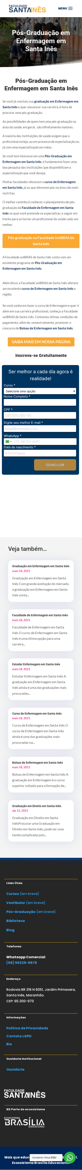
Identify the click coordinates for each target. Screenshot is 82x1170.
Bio (9, 1044)
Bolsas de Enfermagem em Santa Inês (37, 762)
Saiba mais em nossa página (41, 341)
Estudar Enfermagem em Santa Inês (36, 664)
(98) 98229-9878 (21, 962)
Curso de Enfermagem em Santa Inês (37, 713)
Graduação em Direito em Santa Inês (36, 806)
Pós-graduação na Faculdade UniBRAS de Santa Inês (41, 240)
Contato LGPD (19, 1036)
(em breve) (22, 893)
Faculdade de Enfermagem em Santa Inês (40, 615)
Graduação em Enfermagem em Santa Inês (40, 566)
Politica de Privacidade (27, 1028)
